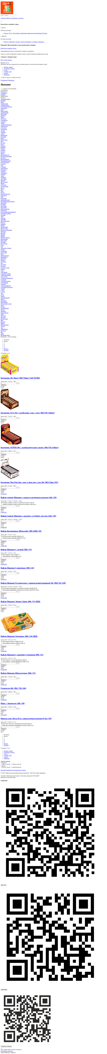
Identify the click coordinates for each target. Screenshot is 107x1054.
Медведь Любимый (6, 230)
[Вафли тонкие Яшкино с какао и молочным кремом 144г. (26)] (4, 494)
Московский (4, 239)
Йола (2, 191)
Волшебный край (6, 161)
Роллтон (3, 266)
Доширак (3, 177)
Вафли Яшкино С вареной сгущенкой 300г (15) (22, 655)
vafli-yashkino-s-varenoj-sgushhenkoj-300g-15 (14, 660)
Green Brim (4, 108)
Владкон (3, 158)
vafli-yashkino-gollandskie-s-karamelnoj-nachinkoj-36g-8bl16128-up (20, 590)
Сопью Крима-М (5, 285)
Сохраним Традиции (7, 287)
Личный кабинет (5, 761)
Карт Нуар (4, 195)
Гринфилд (3, 170)
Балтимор (3, 137)
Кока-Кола (4, 203)
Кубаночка (4, 210)
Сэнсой (3, 291)
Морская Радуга (5, 237)
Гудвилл (3, 171)
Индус (2, 188)
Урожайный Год (5, 297)
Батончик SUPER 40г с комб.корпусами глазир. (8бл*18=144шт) (30, 447)
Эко (2, 328)
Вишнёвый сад (5, 155)
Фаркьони (3, 301)
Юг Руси (3, 331)
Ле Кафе (3, 215)
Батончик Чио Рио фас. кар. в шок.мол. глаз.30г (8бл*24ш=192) (29, 482)
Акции (6, 73)
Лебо (2, 216)
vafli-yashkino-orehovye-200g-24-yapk (12, 641)
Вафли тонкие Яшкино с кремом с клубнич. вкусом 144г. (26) (28, 516)
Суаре (2, 290)
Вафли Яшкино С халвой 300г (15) (16, 549)
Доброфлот (4, 173)
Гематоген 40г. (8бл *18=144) (13, 688)
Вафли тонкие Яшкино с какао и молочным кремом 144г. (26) (29, 497)
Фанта (2, 299)
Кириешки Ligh (5, 200)
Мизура (3, 234)
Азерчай (3, 122)
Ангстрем (3, 128)
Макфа (3, 225)
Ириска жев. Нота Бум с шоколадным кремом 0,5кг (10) (26, 718)
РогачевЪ (3, 264)
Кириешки (4, 198)
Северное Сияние (6, 273)
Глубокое (3, 167)
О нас (5, 70)
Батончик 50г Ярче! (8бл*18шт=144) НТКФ (20, 378)
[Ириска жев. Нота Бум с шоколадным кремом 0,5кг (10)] (4, 715)
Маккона (3, 224)
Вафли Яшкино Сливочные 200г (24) (17, 568)
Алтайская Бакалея (6, 125)
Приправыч (4, 257)
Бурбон (3, 149)
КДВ (2, 197)
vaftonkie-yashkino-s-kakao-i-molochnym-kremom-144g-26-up (19, 504)
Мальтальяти (4, 227)
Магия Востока (5, 221)
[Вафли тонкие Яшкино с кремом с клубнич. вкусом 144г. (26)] (4, 512)
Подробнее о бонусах (7, 1051)
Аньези (3, 131)
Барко (2, 138)
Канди (2, 192)
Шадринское (4, 319)
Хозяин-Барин (5, 308)
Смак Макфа (4, 282)
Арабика (3, 132)
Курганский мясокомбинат (8, 212)
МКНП (3, 236)
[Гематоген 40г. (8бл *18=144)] (4, 684)
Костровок (4, 206)
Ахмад (2, 134)
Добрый (3, 174)
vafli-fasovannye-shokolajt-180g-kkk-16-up (13, 538)
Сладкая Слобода (6, 281)
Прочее (3, 260)
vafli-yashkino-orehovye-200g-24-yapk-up (13, 643)
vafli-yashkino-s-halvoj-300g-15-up (11, 556)
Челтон (3, 310)
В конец (6, 350)
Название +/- (4, 91)
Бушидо (3, 152)
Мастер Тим (4, 228)
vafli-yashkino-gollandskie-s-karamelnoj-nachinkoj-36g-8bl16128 (19, 588)
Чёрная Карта (4, 313)
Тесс (2, 293)
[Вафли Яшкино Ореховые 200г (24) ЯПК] (18, 632)
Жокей (2, 183)
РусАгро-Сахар (5, 267)
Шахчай (3, 322)
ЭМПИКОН (4, 329)
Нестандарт (4, 243)
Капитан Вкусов (5, 194)
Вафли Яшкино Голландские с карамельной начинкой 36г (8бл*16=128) (33, 583)
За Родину (4, 185)
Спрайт (3, 288)
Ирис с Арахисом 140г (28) (13, 703)
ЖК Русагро (4, 182)
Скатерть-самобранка (7, 278)
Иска (2, 189)
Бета (2, 141)
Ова (2, 246)
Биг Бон (3, 143)
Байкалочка (4, 135)
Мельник (3, 231)
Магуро (3, 222)
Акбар (2, 123)
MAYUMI (3, 114)
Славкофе (3, 279)
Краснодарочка (5, 209)
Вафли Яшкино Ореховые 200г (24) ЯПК (19, 636)
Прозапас (3, 258)
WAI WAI (3, 118)
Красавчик (4, 207)
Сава (2, 270)
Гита (2, 165)
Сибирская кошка (6, 275)
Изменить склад (12, 57)
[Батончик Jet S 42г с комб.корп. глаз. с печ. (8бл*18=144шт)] (10, 409)
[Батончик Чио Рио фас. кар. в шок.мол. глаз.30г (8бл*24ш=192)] (10, 478)
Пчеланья (3, 261)
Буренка (3, 150)
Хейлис (3, 307)
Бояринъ (3, 147)
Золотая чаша (4, 186)
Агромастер (4, 120)
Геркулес (3, 164)
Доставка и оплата (9, 68)
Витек (2, 153)
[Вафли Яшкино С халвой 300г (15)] (4, 546)
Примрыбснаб (5, 255)
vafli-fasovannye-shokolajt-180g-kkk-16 (13, 536)
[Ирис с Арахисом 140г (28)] (4, 700)
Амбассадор (4, 126)
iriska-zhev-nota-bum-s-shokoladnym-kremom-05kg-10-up (17, 725)
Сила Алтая (4, 276)
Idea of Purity (4, 111)
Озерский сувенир (6, 248)
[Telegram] (4, 80)
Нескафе (3, 242)
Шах (2, 320)
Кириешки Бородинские (8, 201)
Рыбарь (3, 269)
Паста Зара (4, 252)
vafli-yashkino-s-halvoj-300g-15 (10, 554)
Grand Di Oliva (5, 105)
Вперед (6, 349)
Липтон (3, 218)
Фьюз (2, 305)
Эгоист (3, 326)
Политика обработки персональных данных (13, 770)
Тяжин (2, 296)
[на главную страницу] (7, 13)
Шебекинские (5, 325)
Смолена (3, 284)
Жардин (3, 180)
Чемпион (3, 311)
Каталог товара (8, 67)
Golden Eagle (4, 103)
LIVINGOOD (4, 112)
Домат (2, 176)
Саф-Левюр (4, 272)
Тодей (2, 294)
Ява (2, 332)
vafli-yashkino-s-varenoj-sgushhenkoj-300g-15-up (15, 661)
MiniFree (3, 115)
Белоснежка (4, 140)
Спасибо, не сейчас (6, 1046)
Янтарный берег (5, 335)
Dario (2, 102)
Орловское (4, 251)
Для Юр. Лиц (8, 71)
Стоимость (4, 93)
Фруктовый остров (6, 304)
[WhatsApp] (10, 80)
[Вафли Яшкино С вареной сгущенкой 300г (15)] (4, 651)
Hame (2, 109)
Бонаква (3, 146)
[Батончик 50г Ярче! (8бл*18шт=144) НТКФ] (10, 374)
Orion (2, 117)
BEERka (3, 100)
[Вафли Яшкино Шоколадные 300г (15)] (4, 669)
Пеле (2, 254)
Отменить (3, 57)
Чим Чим (3, 316)
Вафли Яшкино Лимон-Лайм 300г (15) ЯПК (20, 601)
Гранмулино (4, 168)
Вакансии (7, 74)
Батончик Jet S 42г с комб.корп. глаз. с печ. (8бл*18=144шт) (28, 413)
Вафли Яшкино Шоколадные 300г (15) (18, 673)
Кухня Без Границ (6, 213)
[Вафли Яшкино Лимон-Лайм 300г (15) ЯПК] (4, 598)
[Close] (1, 21)
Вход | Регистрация (6, 60)
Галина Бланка (5, 162)
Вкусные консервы (6, 156)
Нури (2, 245)
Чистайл (3, 317)
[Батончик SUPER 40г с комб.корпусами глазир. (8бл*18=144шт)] (11, 444)
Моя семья (4, 240)
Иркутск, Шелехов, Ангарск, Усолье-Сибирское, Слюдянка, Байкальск (24, 42)
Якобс (2, 334)
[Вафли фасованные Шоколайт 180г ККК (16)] (4, 527)
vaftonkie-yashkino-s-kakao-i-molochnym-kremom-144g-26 (18, 502)
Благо (2, 144)
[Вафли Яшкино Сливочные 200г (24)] (4, 564)
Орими (3, 249)
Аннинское (4, 129)
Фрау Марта (4, 302)
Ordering (3, 94)
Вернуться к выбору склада (8, 48)
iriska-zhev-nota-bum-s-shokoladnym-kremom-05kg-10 (17, 723)
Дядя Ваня (4, 179)
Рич (2, 263)
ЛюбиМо (3, 219)
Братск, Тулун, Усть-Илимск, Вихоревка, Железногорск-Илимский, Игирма (25, 33)
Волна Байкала (5, 159)
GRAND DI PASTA (6, 106)
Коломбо (3, 204)
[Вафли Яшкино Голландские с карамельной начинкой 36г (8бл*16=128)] (4, 579)
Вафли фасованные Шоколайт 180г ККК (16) (21, 531)
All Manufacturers (5, 99)
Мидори (3, 233)
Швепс (3, 323)
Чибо (2, 314)
